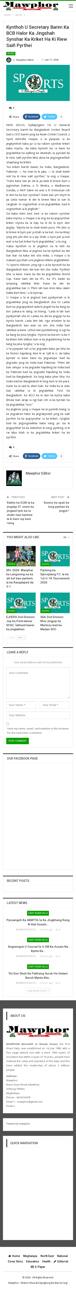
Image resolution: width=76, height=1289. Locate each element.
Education (32, 1261)
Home (16, 1256)
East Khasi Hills (38, 913)
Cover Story (15, 1261)
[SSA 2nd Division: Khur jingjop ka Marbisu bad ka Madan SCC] (55, 603)
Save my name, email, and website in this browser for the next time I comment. (38, 730)
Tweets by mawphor (18, 1123)
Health (46, 1261)
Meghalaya (30, 1256)
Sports (10, 53)
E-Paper (40, 1266)
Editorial (62, 1261)
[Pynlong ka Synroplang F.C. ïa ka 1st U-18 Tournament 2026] (55, 556)
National (62, 1256)
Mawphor (13, 1283)
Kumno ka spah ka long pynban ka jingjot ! (56, 507)
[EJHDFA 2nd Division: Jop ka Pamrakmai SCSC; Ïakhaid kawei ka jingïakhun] (21, 603)
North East (47, 1256)
